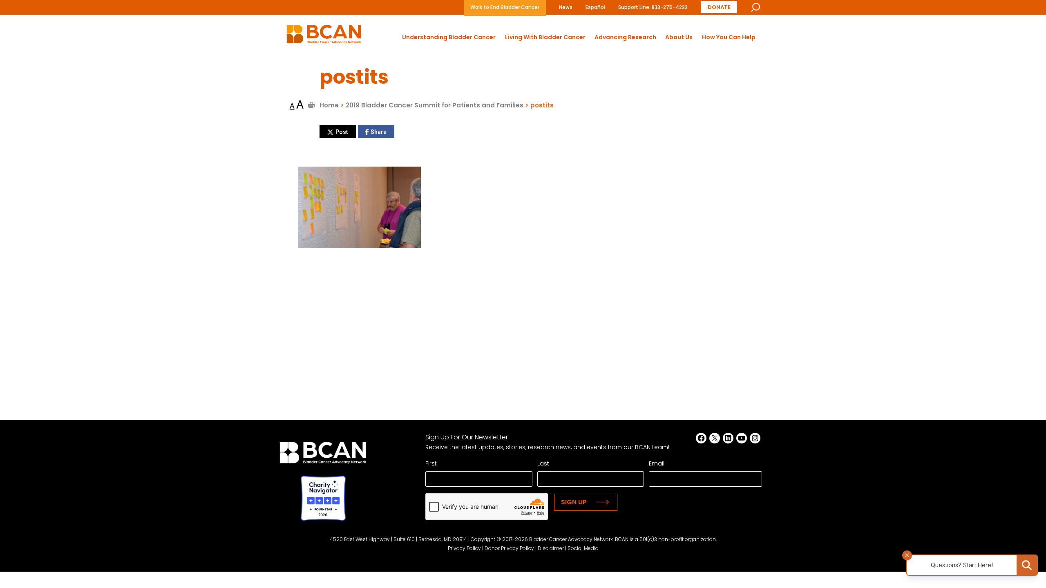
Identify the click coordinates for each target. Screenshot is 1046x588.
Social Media (583, 548)
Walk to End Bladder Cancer (504, 7)
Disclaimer (551, 548)
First (431, 463)
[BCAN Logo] (323, 455)
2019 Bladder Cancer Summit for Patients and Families (434, 105)
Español (595, 7)
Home (329, 105)
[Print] (311, 105)
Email (656, 463)
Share (379, 132)
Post (341, 132)
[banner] (324, 36)
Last (543, 463)
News (565, 7)
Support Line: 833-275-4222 (653, 7)
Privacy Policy (464, 548)
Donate (719, 7)
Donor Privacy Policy (509, 548)
